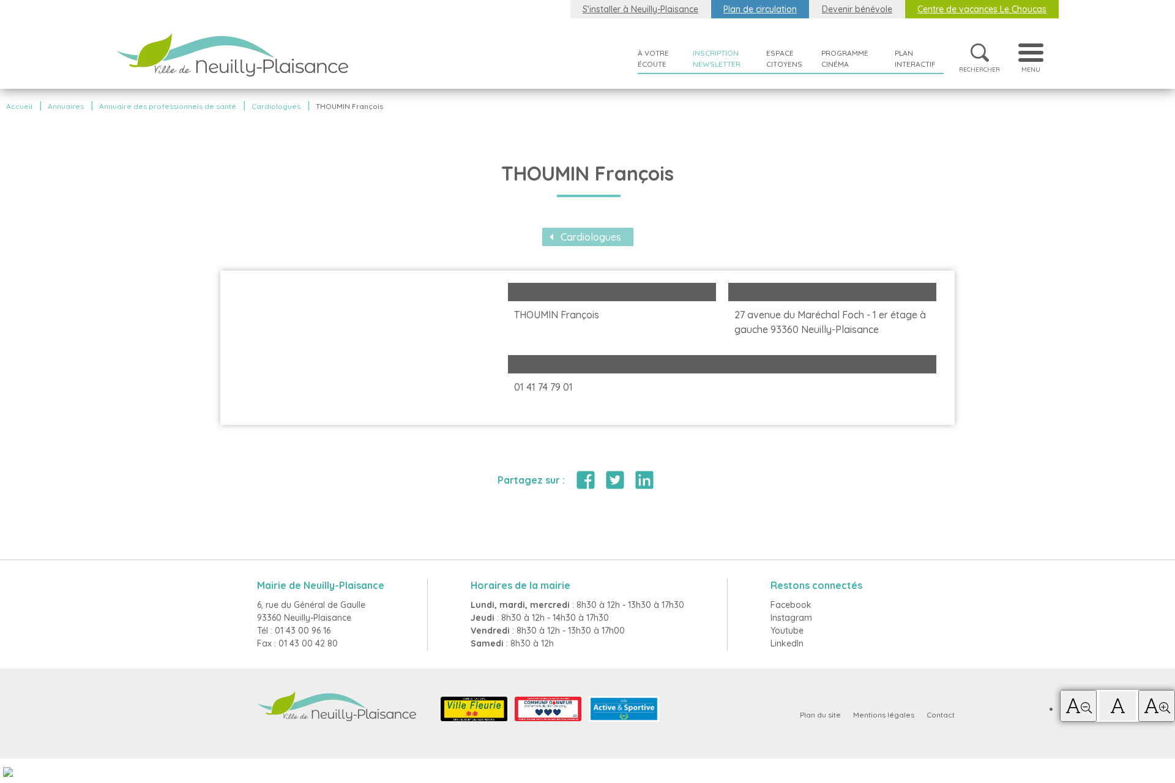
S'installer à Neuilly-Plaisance (640, 9)
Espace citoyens (784, 58)
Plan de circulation (760, 9)
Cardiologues (591, 237)
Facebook (790, 604)
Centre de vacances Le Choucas (981, 9)
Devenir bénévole (857, 9)
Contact (941, 714)
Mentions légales (883, 714)
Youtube (787, 630)
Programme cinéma (844, 58)
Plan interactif (915, 58)
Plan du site (820, 714)
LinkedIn (787, 643)
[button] (1078, 706)
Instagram (791, 617)
